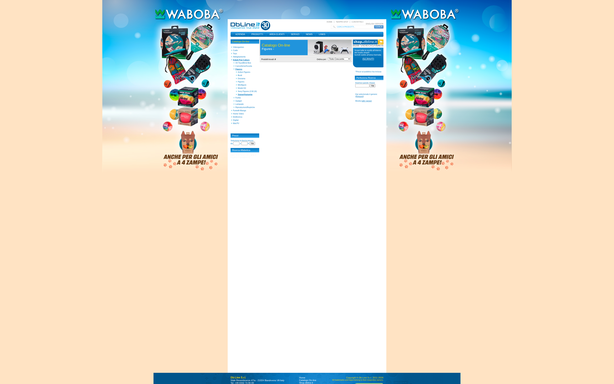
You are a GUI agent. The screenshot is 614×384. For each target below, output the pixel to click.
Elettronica (237, 117)
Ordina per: (322, 59)
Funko (238, 98)
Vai (252, 143)
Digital (236, 120)
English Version (374, 24)
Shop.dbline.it (306, 382)
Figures (238, 69)
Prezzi (235, 135)
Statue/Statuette (245, 94)
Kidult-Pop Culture (241, 60)
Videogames (238, 47)
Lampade (239, 104)
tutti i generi (367, 101)
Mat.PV (236, 123)
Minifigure (242, 85)
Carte (235, 50)
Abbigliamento (239, 57)
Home (329, 22)
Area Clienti (276, 34)
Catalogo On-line (240, 41)
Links (322, 34)
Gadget (238, 101)
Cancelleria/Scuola (243, 66)
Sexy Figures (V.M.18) (247, 91)
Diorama (241, 78)
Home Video (238, 114)
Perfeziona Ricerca (366, 77)
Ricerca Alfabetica (241, 150)
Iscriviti (368, 59)
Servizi (295, 34)
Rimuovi (359, 96)
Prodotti (257, 34)
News (309, 34)
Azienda (240, 34)
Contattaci (357, 22)
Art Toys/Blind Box (243, 63)
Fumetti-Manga (239, 110)
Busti (240, 75)
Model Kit (242, 88)
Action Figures (244, 72)
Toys (235, 53)
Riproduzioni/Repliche (245, 107)
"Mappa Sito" (342, 22)
